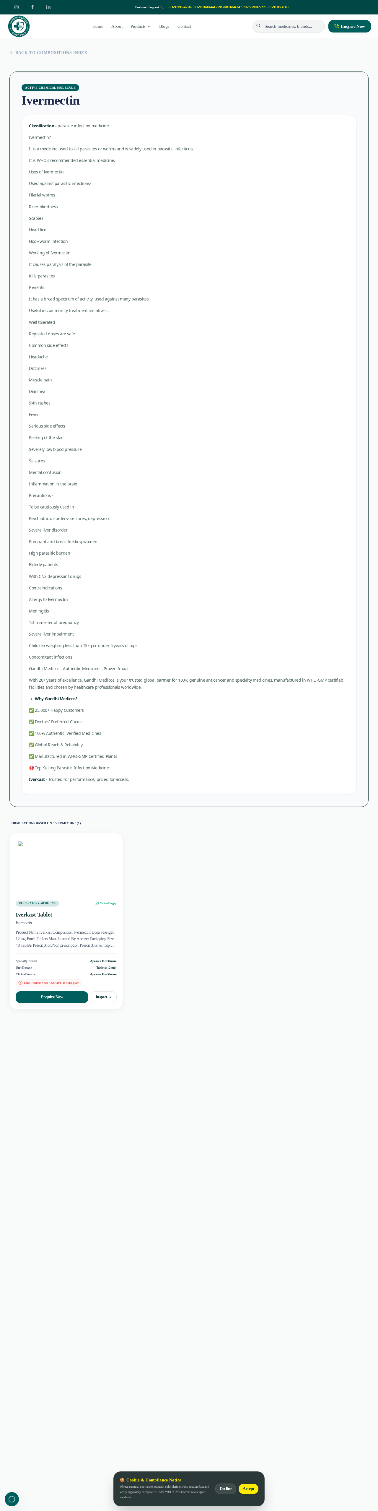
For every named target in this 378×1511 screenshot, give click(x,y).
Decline (226, 1488)
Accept (248, 1488)
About (116, 26)
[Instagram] (16, 7)
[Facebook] (32, 7)
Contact (184, 26)
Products (138, 26)
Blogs (164, 26)
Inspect (101, 997)
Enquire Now (353, 26)
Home (97, 26)
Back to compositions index (51, 53)
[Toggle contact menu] (12, 1499)
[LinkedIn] (48, 7)
